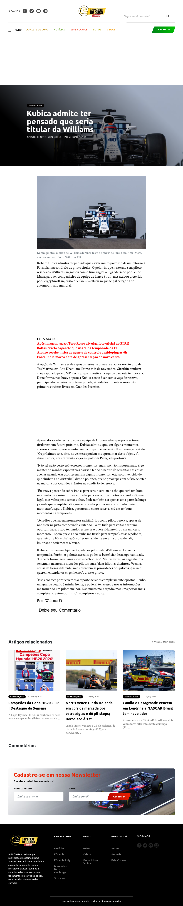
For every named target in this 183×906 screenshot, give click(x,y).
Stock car (60, 878)
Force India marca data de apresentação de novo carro (78, 357)
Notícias (59, 29)
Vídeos (111, 29)
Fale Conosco (119, 860)
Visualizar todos (164, 642)
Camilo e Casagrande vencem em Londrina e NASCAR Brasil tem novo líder (148, 708)
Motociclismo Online (91, 862)
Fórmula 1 (60, 854)
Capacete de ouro (37, 29)
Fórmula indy (62, 860)
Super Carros (79, 29)
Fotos (97, 29)
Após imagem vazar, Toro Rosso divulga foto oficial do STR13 (83, 343)
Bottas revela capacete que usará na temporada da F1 (77, 348)
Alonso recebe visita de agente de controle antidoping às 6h (82, 352)
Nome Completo (23, 789)
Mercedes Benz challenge (60, 869)
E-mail (72, 789)
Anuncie (116, 854)
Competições (35, 106)
